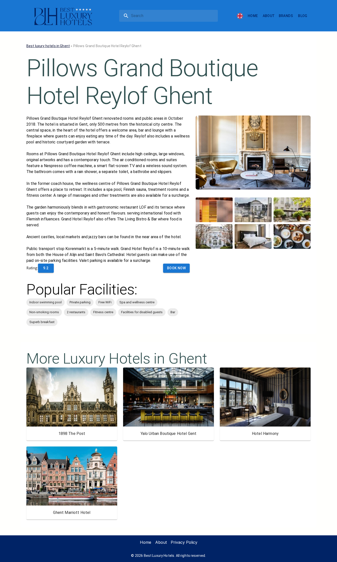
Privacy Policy (184, 542)
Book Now (176, 268)
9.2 (45, 268)
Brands (286, 16)
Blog (302, 16)
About (269, 16)
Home (253, 16)
